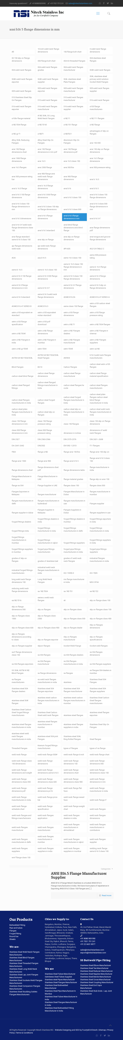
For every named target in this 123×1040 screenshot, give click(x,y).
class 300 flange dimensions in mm (20, 431)
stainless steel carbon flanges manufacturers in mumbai (74, 700)
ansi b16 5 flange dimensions (45, 217)
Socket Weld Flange (72, 646)
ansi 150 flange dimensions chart (19, 150)
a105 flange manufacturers (96, 107)
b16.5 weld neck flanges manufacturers (100, 356)
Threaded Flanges (19, 748)
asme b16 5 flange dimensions (98, 277)
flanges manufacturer (47, 494)
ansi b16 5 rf (95, 218)
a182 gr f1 (16, 134)
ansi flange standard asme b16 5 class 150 (21, 238)
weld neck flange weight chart (74, 807)
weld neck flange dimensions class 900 (73, 780)
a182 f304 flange (19, 125)
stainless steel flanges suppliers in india (73, 725)
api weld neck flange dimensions (47, 247)
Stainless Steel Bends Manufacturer (95, 977)
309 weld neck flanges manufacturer (73, 89)
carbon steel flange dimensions (46, 374)
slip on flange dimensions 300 (19, 608)
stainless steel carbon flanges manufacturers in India (48, 700)
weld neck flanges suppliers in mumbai (72, 849)
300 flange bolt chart (47, 61)
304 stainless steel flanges (98, 59)
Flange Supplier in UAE (47, 485)
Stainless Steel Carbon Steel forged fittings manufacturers (21, 712)
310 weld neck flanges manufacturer (73, 98)
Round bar (13, 936)
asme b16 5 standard (21, 297)
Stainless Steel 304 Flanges (98, 680)
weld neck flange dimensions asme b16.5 (48, 771)
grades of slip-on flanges (19, 559)
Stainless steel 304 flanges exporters (46, 689)
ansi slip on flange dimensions (72, 238)
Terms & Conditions (24, 1033)
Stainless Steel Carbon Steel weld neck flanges (48, 713)
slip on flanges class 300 (74, 618)
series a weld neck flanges (46, 598)
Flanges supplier (97, 503)
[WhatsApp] (99, 3)
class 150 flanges (71, 424)
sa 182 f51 (68, 591)
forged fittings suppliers (74, 543)
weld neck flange (19, 754)
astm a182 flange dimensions (45, 332)
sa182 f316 (16, 600)
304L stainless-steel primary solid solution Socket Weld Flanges (99, 79)
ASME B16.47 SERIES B (22, 306)
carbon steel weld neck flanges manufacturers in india (100, 412)
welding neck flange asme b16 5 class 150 (99, 849)
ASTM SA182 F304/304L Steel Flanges (48, 356)
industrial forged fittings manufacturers (22, 571)
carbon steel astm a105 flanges (100, 365)
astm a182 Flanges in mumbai (47, 341)
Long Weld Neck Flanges (45, 580)
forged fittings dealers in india (48, 520)
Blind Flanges (17, 367)
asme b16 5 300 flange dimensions (47, 277)
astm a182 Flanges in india (21, 341)
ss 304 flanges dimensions (96, 653)
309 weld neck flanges (21, 91)
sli (65, 600)
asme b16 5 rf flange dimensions (72, 286)
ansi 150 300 (95, 143)
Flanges (12, 931)
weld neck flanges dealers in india (72, 816)
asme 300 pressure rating (98, 256)
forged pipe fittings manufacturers (46, 550)
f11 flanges (95, 445)
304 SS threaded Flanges (74, 61)
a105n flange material (21, 118)
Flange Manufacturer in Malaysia (22, 477)
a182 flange (95, 125)
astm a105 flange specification (19, 323)
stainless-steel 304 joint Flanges (48, 737)
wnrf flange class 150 (21, 857)
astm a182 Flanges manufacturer (72, 341)
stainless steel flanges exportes (99, 713)
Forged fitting (15, 933)
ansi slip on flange (46, 239)
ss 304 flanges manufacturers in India (73, 662)
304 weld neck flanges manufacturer (73, 68)
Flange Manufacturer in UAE (47, 477)
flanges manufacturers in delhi (22, 502)
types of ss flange (97, 748)
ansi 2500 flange (45, 167)
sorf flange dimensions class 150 (22, 653)
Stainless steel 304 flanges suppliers (98, 689)
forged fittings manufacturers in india (99, 529)
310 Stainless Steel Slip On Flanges (22, 98)
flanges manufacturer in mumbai (100, 493)
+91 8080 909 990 (87, 938)
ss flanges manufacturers (18, 680)
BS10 (40, 367)
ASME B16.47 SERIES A (100, 297)
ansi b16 (67, 188)
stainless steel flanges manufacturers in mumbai (47, 724)
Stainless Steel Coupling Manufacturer (96, 982)
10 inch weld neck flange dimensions (48, 50)
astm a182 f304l (19, 333)
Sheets (12, 939)
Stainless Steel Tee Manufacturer (94, 968)
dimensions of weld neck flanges (98, 431)
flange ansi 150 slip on (99, 452)
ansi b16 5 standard (46, 230)
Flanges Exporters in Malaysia (20, 493)
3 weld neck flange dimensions (98, 50)
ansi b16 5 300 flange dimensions (47, 196)
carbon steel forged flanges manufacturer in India (74, 400)
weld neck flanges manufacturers (46, 828)
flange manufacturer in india (99, 468)
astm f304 (42, 349)
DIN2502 (41, 445)
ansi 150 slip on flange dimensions (99, 150)
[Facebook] (103, 3)
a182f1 (41, 134)
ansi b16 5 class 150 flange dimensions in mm (21, 207)
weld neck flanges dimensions (98, 816)
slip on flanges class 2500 (47, 617)
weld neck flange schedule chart (19, 807)
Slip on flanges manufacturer (70, 638)
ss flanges (68, 673)
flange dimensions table (74, 470)
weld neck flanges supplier (98, 840)
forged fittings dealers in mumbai (74, 520)
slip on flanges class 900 (48, 628)
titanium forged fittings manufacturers (47, 746)
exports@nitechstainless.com (93, 953)
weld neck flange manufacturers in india (21, 798)
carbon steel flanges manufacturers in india (21, 401)
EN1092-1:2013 (70, 445)
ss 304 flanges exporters (22, 664)
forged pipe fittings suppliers (98, 550)
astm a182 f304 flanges (100, 324)
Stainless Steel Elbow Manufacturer (95, 965)
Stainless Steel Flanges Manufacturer (61, 982)
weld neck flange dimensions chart (71, 771)
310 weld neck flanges (47, 100)
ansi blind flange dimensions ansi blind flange (73, 228)
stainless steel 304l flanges (20, 701)
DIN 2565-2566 (44, 439)
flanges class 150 (71, 485)
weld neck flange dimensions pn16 (45, 789)
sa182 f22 (94, 591)
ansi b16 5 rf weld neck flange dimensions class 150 (22, 228)
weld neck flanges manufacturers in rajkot (74, 840)
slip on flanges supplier (22, 646)
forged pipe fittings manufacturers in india (73, 550)
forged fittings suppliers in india (100, 541)
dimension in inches (72, 433)
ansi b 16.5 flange (19, 188)
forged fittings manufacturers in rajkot (48, 541)
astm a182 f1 (69, 324)
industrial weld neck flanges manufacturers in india (48, 570)
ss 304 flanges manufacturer (44, 662)
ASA (14, 258)
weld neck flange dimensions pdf (19, 789)
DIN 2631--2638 (96, 439)
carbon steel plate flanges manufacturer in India (22, 412)
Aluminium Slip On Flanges (71, 141)
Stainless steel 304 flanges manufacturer (73, 689)
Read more (106, 895)
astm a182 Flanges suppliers (98, 341)
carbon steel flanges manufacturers (99, 386)
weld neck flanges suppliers (20, 849)
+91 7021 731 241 (87, 941)
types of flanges (71, 748)
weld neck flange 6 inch (74, 754)
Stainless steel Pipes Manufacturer (60, 979)
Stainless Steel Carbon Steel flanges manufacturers (99, 700)
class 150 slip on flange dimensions (100, 422)
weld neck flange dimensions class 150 (99, 771)
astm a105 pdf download (44, 323)
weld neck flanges (98, 809)
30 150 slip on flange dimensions (21, 59)
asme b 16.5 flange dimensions (98, 268)
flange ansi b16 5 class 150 (100, 459)
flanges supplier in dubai (22, 513)
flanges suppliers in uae (100, 513)
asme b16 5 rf (44, 288)
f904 (14, 452)
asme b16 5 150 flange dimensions (21, 277)
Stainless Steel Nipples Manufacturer (96, 974)
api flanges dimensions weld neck (22, 247)
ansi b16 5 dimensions (21, 218)
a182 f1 (67, 118)
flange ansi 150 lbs (72, 452)
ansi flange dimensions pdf (100, 229)
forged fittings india (20, 531)
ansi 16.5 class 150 (72, 161)
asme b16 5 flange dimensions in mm (20, 286)
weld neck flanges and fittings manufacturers (21, 816)
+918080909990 (39, 3)
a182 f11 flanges (97, 118)
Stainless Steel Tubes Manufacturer (60, 974)
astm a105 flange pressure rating (97, 313)
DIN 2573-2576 (70, 439)
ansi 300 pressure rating (100, 167)
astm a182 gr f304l (20, 349)
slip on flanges (44, 609)
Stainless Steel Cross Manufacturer (95, 979)
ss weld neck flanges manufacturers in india (47, 680)
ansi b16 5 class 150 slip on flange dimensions (48, 208)
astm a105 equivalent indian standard (47, 313)
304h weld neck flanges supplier (48, 80)
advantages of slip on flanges (99, 132)
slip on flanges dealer (73, 628)
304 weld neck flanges (21, 70)
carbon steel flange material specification (99, 374)
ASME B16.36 (69, 297)
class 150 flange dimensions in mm (20, 422)
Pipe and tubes (15, 928)
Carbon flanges (70, 367)
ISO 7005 (93, 573)
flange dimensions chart (22, 470)
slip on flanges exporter (48, 640)
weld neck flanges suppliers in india (46, 849)
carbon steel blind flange (22, 376)
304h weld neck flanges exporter (22, 80)
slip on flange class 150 (100, 600)
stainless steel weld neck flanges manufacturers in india (21, 736)
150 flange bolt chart (72, 52)
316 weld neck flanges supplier (73, 107)
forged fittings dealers (21, 522)
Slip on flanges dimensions (96, 626)
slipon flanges (44, 646)
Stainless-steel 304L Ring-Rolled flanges (72, 737)
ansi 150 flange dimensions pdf (70, 150)
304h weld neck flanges (100, 70)
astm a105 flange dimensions (71, 313)
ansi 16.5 (41, 161)
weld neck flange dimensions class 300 (21, 780)
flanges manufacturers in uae (74, 502)
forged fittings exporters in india (100, 520)
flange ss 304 (17, 485)
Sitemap (102, 1030)
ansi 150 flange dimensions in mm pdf (47, 150)
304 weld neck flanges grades (47, 68)
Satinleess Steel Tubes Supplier (58, 977)
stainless (67, 682)
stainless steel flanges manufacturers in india (21, 725)
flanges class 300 (97, 485)
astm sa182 (95, 349)
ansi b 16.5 (94, 179)
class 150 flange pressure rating (45, 422)
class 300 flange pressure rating (45, 431)
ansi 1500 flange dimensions (19, 159)
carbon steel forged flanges (46, 401)
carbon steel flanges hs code (74, 386)
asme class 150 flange (73, 306)
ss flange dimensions (47, 673)
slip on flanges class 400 (100, 618)
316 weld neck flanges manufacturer (47, 107)
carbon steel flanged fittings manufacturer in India (48, 385)
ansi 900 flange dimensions (70, 177)
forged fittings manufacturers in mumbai (19, 540)
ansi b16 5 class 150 (72, 197)
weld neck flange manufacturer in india (99, 789)
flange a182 (43, 452)
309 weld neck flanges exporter (47, 89)
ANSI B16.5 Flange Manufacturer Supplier (79, 875)
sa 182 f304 (43, 591)
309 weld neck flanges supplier (99, 89)
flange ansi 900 (44, 461)
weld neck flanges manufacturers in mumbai (46, 839)
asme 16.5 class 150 (72, 258)
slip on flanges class (73, 609)
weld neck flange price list (47, 798)
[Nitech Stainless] (38, 13)
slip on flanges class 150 (100, 609)
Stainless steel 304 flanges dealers (20, 689)
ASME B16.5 (43, 306)
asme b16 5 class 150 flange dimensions (73, 277)
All (13, 52)
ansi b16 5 (94, 188)
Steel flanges (95, 739)
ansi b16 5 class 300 (72, 209)
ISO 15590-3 (69, 573)
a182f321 (68, 134)
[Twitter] (108, 3)
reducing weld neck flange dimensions (20, 589)
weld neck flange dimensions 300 (97, 762)
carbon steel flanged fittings (21, 386)
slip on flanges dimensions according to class (21, 637)
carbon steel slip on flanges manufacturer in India (74, 412)
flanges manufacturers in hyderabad (48, 502)
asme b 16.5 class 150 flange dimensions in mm (73, 267)
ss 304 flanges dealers (73, 655)
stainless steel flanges (73, 715)
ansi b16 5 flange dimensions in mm (72, 217)
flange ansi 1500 (19, 461)
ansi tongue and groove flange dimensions (100, 238)
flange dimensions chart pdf (48, 468)
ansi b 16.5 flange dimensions (45, 187)
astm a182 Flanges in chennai (99, 332)
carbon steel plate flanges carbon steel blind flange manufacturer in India (99, 398)
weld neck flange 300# (47, 754)
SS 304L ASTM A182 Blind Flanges (20, 671)
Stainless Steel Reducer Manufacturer (96, 971)
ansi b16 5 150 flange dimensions (21, 196)
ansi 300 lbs (69, 167)
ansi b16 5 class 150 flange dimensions (98, 196)
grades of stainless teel (48, 561)
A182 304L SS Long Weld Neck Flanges (46, 117)
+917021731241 (57, 3)
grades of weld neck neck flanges (72, 559)
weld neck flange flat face (73, 789)
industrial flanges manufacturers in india (99, 559)
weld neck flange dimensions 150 (71, 762)
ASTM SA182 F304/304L (22, 358)
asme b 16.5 (17, 270)
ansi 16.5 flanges (19, 167)
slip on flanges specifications (96, 638)
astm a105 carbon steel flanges (100, 304)
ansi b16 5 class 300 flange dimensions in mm (99, 207)
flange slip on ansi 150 (99, 479)
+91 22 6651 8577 (87, 944)
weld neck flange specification (45, 807)
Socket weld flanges (99, 646)
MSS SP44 (94, 582)
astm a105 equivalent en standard (22, 313)
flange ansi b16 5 (71, 461)
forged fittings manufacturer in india (47, 529)
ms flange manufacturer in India (74, 580)
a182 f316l (42, 125)
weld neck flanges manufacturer (20, 828)
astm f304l (68, 349)
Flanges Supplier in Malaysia (46, 511)
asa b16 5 (42, 258)
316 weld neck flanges (99, 100)
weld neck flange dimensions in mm (98, 780)
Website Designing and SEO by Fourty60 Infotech (76, 1030)
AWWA (67, 358)
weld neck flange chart (99, 754)
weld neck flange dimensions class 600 (47, 780)
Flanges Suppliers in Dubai (72, 511)
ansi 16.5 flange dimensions (96, 159)
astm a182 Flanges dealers (72, 332)
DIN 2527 (16, 439)
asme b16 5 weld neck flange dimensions (47, 295)
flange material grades (73, 479)
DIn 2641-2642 (18, 445)
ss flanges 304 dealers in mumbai (100, 671)
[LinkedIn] (112, 3)
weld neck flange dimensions (45, 762)
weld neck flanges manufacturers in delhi (21, 840)
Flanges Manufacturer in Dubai (74, 493)
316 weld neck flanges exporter (21, 107)
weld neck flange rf (98, 800)
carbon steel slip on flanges (46, 413)
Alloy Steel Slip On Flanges (45, 141)
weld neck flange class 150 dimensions (22, 762)
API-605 (67, 249)
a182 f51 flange (70, 125)
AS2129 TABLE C (97, 249)
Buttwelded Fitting (17, 925)
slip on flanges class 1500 (21, 617)
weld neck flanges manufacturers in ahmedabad (72, 827)
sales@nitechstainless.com (80, 3)
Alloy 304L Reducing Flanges (20, 141)
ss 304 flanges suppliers (100, 664)
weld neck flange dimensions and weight (22, 771)
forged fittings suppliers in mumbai (22, 550)
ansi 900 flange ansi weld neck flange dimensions (46, 176)
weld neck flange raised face (74, 798)
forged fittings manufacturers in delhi (73, 529)
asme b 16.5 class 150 (47, 270)
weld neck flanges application (46, 816)
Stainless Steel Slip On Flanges (99, 725)
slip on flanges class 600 (22, 628)
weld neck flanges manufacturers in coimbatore (98, 827)
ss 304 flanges (44, 655)
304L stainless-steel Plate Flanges (72, 80)
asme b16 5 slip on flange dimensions (98, 286)
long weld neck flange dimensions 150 (21, 580)
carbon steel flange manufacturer (72, 374)
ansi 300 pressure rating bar (22, 177)
